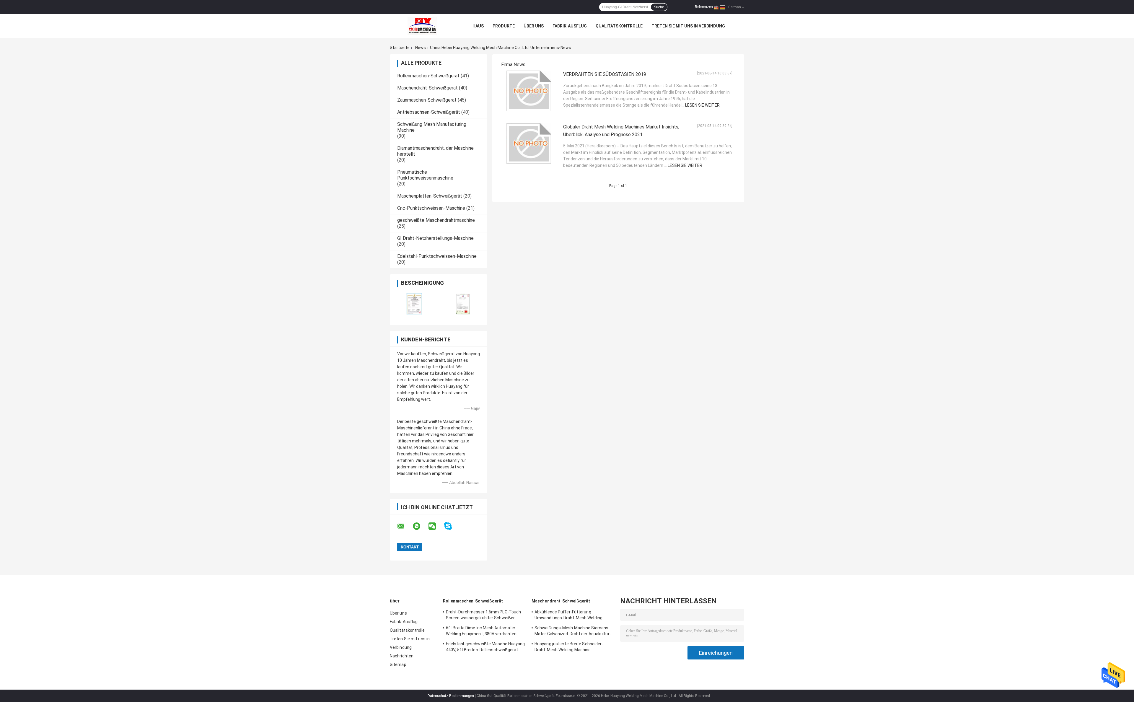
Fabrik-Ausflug (570, 26)
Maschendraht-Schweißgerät (427, 88)
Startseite (400, 47)
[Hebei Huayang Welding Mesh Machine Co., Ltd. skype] (451, 526)
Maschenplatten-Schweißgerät (429, 196)
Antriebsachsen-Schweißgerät (428, 112)
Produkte (504, 26)
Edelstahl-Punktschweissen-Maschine (437, 256)
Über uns (534, 26)
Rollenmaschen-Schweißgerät (428, 76)
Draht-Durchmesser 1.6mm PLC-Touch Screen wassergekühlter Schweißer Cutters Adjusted (483, 616)
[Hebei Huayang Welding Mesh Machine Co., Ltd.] (422, 26)
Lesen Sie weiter (702, 105)
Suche (659, 7)
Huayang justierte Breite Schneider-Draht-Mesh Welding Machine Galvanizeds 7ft (569, 647)
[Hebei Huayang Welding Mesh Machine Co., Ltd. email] (404, 526)
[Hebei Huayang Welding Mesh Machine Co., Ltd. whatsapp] (420, 526)
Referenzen (704, 7)
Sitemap (398, 664)
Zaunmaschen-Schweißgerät (427, 100)
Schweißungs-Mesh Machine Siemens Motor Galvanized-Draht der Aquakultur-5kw (573, 632)
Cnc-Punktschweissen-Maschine (431, 208)
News (420, 47)
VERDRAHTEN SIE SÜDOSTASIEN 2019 (604, 74)
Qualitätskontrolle (619, 26)
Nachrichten (401, 656)
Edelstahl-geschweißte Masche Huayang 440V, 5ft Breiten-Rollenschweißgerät (485, 646)
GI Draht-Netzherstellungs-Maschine (435, 238)
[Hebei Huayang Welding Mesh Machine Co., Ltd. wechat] (435, 526)
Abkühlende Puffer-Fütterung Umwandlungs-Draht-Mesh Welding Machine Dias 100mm (568, 616)
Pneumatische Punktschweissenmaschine (425, 175)
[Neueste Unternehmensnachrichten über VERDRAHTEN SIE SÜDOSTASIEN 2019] (530, 91)
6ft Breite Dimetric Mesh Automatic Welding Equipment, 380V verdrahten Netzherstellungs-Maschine (481, 632)
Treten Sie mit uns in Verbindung (688, 26)
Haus (478, 26)
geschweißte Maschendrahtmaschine (436, 220)
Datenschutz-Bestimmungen (451, 696)
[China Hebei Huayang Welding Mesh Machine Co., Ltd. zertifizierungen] (414, 304)
